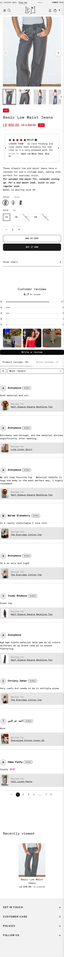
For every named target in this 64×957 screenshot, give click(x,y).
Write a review (32, 352)
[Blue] (13, 202)
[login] (48, 10)
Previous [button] (5, 52)
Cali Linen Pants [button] (21, 782)
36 (16, 217)
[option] (32, 52)
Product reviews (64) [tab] (16, 362)
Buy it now (32, 247)
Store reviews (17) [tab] (48, 362)
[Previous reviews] (5, 148)
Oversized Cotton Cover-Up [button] (27, 740)
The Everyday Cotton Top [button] (26, 535)
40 (35, 217)
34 (6, 217)
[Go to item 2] (32, 338)
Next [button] (58, 52)
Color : (11, 197)
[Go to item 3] (52, 338)
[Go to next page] (51, 795)
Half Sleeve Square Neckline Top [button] (31, 407)
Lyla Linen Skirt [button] (21, 449)
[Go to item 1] (12, 338)
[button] (32, 148)
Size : (9, 210)
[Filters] (3, 371)
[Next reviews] (58, 148)
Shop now (11, 2)
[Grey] (5, 202)
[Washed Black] (20, 202)
